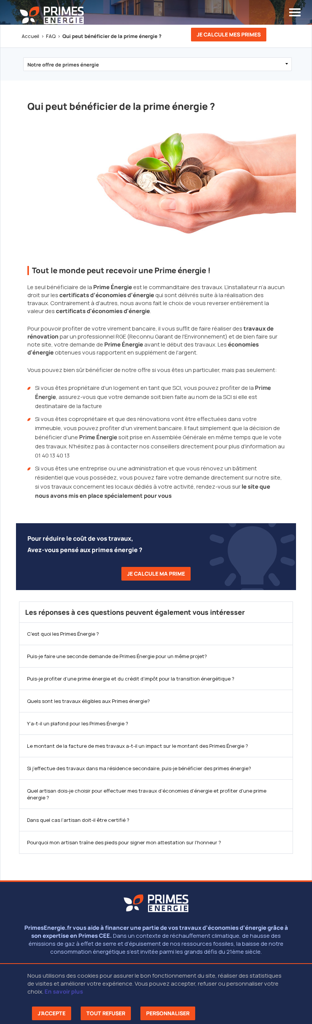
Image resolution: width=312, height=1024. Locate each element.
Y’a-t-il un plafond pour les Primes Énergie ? (77, 723)
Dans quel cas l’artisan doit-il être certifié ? (78, 820)
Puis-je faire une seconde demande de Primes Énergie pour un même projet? (117, 656)
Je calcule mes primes (229, 34)
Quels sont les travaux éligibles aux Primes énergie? (88, 701)
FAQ (51, 36)
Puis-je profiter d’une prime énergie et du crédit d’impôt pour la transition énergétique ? (130, 678)
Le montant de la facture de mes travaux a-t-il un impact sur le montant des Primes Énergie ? (137, 745)
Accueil (30, 36)
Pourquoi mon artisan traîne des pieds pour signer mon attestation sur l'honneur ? (124, 842)
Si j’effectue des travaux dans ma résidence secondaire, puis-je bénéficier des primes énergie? (139, 768)
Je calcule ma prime (156, 573)
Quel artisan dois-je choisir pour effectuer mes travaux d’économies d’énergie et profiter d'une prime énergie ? (146, 794)
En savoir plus (64, 992)
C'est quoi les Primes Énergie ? (63, 633)
